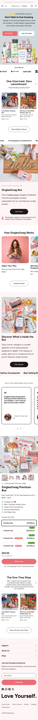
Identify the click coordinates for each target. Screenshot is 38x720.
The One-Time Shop (19, 577)
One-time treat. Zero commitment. (19, 83)
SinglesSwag (10, 713)
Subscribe (19, 682)
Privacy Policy (6, 704)
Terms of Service (17, 704)
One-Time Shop (27, 33)
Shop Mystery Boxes (19, 129)
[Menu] (2, 6)
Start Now (19, 212)
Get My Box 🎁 (10, 33)
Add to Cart (19, 561)
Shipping (33, 704)
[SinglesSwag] (19, 6)
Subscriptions (6, 707)
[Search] (6, 6)
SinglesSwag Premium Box (16, 488)
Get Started (19, 364)
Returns (26, 704)
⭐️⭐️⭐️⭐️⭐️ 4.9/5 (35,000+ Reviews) (19, 14)
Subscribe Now (19, 283)
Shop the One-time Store (19, 630)
